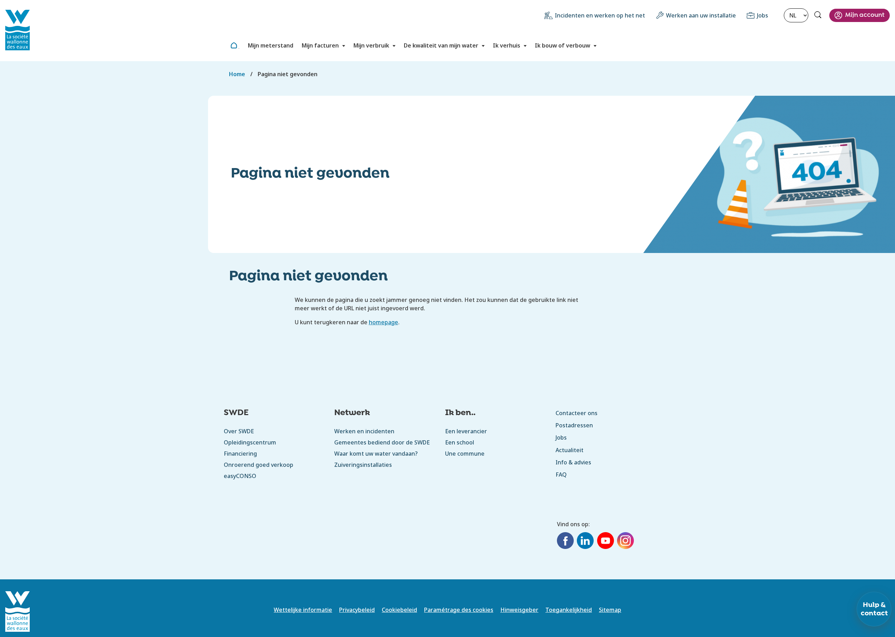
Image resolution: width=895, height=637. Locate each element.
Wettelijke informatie (303, 610)
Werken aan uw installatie (701, 15)
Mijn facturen (320, 45)
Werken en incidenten (364, 431)
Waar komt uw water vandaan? (376, 453)
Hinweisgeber (519, 610)
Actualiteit (569, 450)
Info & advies (573, 462)
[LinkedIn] (585, 541)
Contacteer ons (576, 413)
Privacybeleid (357, 610)
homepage (383, 322)
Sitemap (610, 610)
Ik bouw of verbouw (562, 45)
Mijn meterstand (270, 45)
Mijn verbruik (371, 45)
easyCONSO (240, 476)
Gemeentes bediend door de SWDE (382, 442)
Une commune (465, 453)
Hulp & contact (874, 609)
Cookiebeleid (399, 610)
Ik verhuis (506, 45)
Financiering (240, 453)
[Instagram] (625, 541)
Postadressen (574, 425)
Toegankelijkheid (568, 610)
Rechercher (819, 15)
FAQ (561, 474)
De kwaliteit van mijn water (441, 45)
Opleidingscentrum (250, 442)
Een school (460, 442)
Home (238, 48)
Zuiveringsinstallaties (363, 465)
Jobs (762, 15)
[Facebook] (565, 541)
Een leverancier (466, 431)
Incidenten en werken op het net (600, 15)
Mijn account (865, 15)
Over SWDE (239, 431)
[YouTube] (605, 541)
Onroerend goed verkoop (258, 465)
